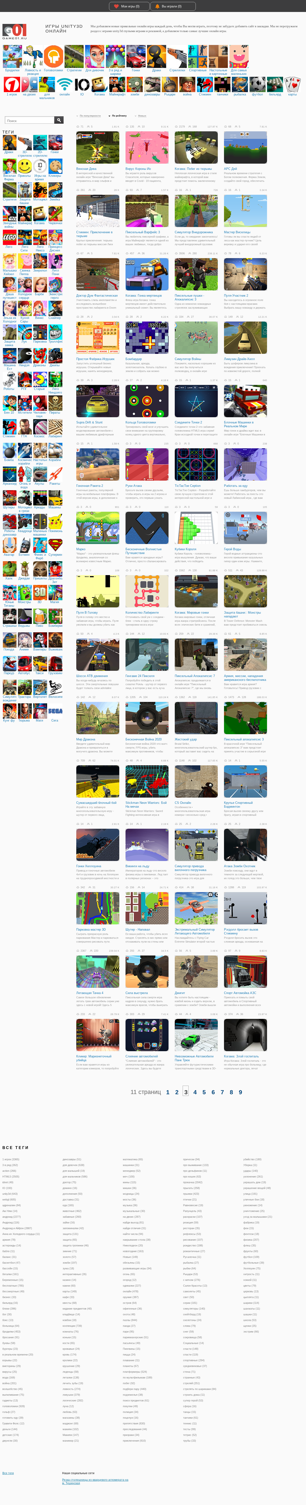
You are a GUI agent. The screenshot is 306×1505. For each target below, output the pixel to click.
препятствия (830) (134, 1423)
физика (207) (251, 1239)
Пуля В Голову (87, 612)
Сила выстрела (137, 993)
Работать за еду (236, 486)
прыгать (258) (191, 1188)
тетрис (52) (190, 1434)
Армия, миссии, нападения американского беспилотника (245, 678)
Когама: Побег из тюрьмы (193, 169)
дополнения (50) (72, 1193)
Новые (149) (130, 1256)
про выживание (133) (196, 1165)
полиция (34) (130, 1412)
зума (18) (68, 1268)
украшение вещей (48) (257, 1188)
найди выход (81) (133, 1222)
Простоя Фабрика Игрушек (95, 359)
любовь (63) (70, 1412)
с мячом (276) (191, 1279)
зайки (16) (69, 1222)
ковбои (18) (69, 1320)
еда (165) (68, 1205)
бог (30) (7, 1314)
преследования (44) (135, 1429)
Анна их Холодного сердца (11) (21, 1234)
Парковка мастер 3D (91, 929)
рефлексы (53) (192, 1234)
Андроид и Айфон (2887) (17, 1228)
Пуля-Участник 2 (236, 295)
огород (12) (130, 1279)
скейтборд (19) (192, 1314)
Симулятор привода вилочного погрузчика (190, 868)
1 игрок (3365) (10, 1159)
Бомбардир (134, 359)
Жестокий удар (186, 739)
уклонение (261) (253, 1176)
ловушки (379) (71, 1394)
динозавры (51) (72, 1159)
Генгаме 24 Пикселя (140, 676)
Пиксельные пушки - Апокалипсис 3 (189, 297)
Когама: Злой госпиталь (241, 1056)
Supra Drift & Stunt (89, 422)
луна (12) (68, 1406)
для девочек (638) (73, 1165)
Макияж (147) (71, 1434)
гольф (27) (8, 1412)
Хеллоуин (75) (252, 1268)
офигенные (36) (132, 1308)
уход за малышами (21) (257, 1216)
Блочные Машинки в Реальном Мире (239, 424)
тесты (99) (189, 1429)
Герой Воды (232, 549)
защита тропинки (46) (76, 1245)
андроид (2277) (11, 1216)
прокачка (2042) (192, 1182)
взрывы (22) (9, 1360)
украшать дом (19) (254, 1182)
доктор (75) (69, 1182)
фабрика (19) (251, 1222)
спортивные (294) (194, 1360)
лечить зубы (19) (73, 1383)
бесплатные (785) (13, 1285)
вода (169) (8, 1377)
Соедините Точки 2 (188, 422)
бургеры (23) (10, 1348)
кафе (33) (68, 1297)
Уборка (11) (250, 1165)
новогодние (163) (133, 1251)
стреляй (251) (191, 1383)
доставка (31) (71, 1199)
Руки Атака (134, 486)
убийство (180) (252, 1159)
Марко (80, 549)
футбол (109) (251, 1256)
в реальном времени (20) (17, 1354)
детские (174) (10, 1434)
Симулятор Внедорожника (194, 232)
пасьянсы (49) (131, 1343)
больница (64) (10, 1325)
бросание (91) (10, 1337)
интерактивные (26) (75, 1274)
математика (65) (133, 1159)
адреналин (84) (11, 1205)
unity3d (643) (10, 1193)
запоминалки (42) (73, 1228)
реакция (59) (190, 1222)
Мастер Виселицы (237, 232)
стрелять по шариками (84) (199, 1389)
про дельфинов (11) (195, 1170)
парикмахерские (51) (135, 1337)
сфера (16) (190, 1406)
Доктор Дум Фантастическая (97, 295)
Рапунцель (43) (192, 1211)
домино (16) (70, 1188)
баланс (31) (9, 1256)
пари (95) (128, 1331)
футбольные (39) (253, 1262)
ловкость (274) (72, 1389)
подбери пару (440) (134, 1389)
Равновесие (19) (193, 1205)
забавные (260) (72, 1216)
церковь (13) (251, 1291)
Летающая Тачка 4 (89, 993)
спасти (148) (190, 1348)
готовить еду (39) (12, 1417)
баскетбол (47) (11, 1262)
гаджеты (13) (10, 1400)
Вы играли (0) (171, 6)
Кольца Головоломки (141, 422)
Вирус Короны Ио (138, 169)
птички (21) (190, 1199)
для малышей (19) (74, 1170)
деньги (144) (9, 1429)
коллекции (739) (72, 1325)
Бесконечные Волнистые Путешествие (144, 551)
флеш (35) (249, 1245)
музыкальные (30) (134, 1211)
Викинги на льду (137, 866)
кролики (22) (70, 1360)
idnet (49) (7, 1182)
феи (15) (248, 1228)
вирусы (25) (9, 1371)
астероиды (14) (11, 1245)
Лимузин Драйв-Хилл (239, 359)
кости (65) (69, 1343)
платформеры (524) (135, 1371)
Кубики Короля (185, 549)
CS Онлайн (183, 803)
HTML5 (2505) (10, 1176)
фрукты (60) (250, 1251)
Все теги (8, 1473)
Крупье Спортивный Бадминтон (238, 804)
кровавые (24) (71, 1348)
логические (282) (73, 1400)
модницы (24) (131, 1193)
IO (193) (7, 1188)
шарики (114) (251, 1302)
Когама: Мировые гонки (192, 612)
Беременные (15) (12, 1279)
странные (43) (191, 1377)
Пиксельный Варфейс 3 (143, 232)
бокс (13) (7, 1320)
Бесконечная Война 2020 (144, 739)
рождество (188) (193, 1245)
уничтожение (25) (254, 1211)
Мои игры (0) (130, 6)
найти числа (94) (133, 1234)
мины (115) (129, 1182)
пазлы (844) (130, 1320)
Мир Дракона (85, 739)
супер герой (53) (193, 1400)
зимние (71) (70, 1251)
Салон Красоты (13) (195, 1285)
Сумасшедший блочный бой (96, 803)
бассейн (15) (10, 1268)
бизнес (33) (9, 1297)
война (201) (9, 1383)
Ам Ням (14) (9, 1211)
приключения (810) (134, 1440)
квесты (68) (70, 1302)
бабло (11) (8, 1251)
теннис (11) (190, 1423)
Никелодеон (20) (133, 1245)
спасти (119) (190, 1354)
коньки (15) (69, 1337)
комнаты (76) (71, 1331)
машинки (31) (131, 1165)
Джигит (180, 993)
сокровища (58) (192, 1337)
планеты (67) (131, 1366)
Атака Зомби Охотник (239, 866)
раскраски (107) (192, 1216)
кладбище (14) (71, 1314)
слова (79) (189, 1325)
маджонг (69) (70, 1423)
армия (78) (9, 1239)
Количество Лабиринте (142, 612)
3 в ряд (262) (10, 1165)
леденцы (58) (71, 1371)
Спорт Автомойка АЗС (240, 993)
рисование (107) (193, 1239)
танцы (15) (189, 1412)
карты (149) (70, 1291)
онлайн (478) (130, 1291)
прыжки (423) (191, 1193)
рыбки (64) (189, 1268)
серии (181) (190, 1302)
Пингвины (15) (131, 1348)
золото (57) (69, 1256)
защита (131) (70, 1234)
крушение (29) (71, 1366)
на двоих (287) (132, 1216)
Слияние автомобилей (142, 1056)
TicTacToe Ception (188, 486)
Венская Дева (86, 169)
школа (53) (250, 1320)
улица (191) (250, 1193)
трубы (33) (189, 1440)
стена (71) (189, 1371)
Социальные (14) (193, 1343)
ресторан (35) (191, 1228)
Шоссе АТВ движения (92, 676)
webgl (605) (9, 1199)
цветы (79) (249, 1285)
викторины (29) (11, 1366)
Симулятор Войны (188, 359)
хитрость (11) (251, 1274)
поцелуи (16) (130, 1417)
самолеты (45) (192, 1291)
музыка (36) (130, 1205)
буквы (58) (8, 1343)
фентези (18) (251, 1234)
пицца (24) (129, 1354)
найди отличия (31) (134, 1228)
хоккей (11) (250, 1279)
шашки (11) (250, 1314)
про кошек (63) (192, 1176)
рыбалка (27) (191, 1262)
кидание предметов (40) (77, 1308)
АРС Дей (230, 169)
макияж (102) (71, 1429)
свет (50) (188, 1297)
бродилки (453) (11, 1331)
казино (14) (69, 1279)
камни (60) (69, 1285)
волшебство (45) (12, 1389)
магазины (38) (71, 1417)
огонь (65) (129, 1274)
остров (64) (130, 1302)
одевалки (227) (132, 1285)
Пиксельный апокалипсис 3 (244, 739)
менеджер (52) (132, 1170)
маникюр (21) (71, 1440)
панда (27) (129, 1325)
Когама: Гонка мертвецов (144, 295)
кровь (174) (69, 1354)
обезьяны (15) (131, 1262)
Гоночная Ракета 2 (89, 486)
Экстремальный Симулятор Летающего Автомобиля (195, 931)
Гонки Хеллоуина (88, 866)
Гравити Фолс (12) (13, 1423)
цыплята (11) (251, 1297)
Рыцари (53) (190, 1274)
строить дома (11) (194, 1394)
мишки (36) (130, 1188)
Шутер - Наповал (138, 929)
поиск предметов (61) (136, 1400)
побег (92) (129, 1383)
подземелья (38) (133, 1394)
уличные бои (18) (253, 1199)
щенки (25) (250, 1325)
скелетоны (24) (192, 1320)
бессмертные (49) (13, 1291)
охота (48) (129, 1314)
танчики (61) (190, 1417)
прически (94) (191, 1159)
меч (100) (129, 1176)
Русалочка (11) (192, 1256)
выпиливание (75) (13, 1394)
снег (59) (188, 1331)
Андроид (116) (10, 1222)
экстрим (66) (251, 1331)
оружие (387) (131, 1297)
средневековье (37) (195, 1366)
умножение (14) (252, 1205)
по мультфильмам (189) (137, 1377)
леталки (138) (71, 1377)
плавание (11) (131, 1360)
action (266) (9, 1170)
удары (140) (250, 1170)
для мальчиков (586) (75, 1176)
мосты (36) (129, 1199)
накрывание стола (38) (137, 1239)
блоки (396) (9, 1308)
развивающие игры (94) (137, 1268)
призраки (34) (131, 1434)
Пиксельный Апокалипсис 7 (195, 676)
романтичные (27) (194, 1251)
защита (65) (70, 1239)
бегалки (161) (10, 1274)
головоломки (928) (13, 1406)
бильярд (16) (10, 1302)
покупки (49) (130, 1406)
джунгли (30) (10, 1440)
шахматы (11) (251, 1308)
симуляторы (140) (194, 1308)
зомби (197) (70, 1262)
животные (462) (72, 1211)
